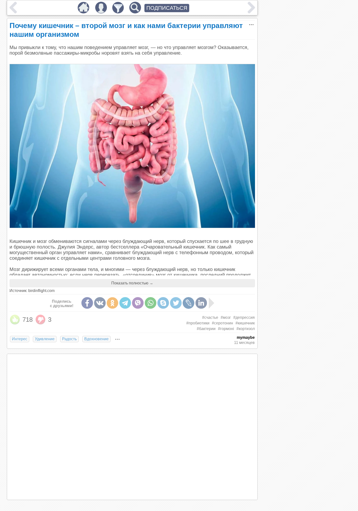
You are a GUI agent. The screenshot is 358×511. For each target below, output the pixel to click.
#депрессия (244, 317)
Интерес (19, 339)
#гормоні (226, 329)
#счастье (210, 317)
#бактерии (206, 329)
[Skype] (163, 303)
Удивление (45, 339)
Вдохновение (96, 339)
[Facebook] (87, 303)
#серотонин (222, 323)
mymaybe (246, 337)
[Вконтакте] (100, 303)
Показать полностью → (132, 283)
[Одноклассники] (112, 303)
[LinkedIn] (201, 303)
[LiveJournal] (188, 303)
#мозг (226, 317)
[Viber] (138, 303)
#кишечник (245, 323)
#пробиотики (197, 323)
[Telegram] (125, 303)
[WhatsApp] (150, 303)
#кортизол (245, 329)
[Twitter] (176, 303)
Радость (69, 339)
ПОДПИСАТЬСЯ (166, 8)
